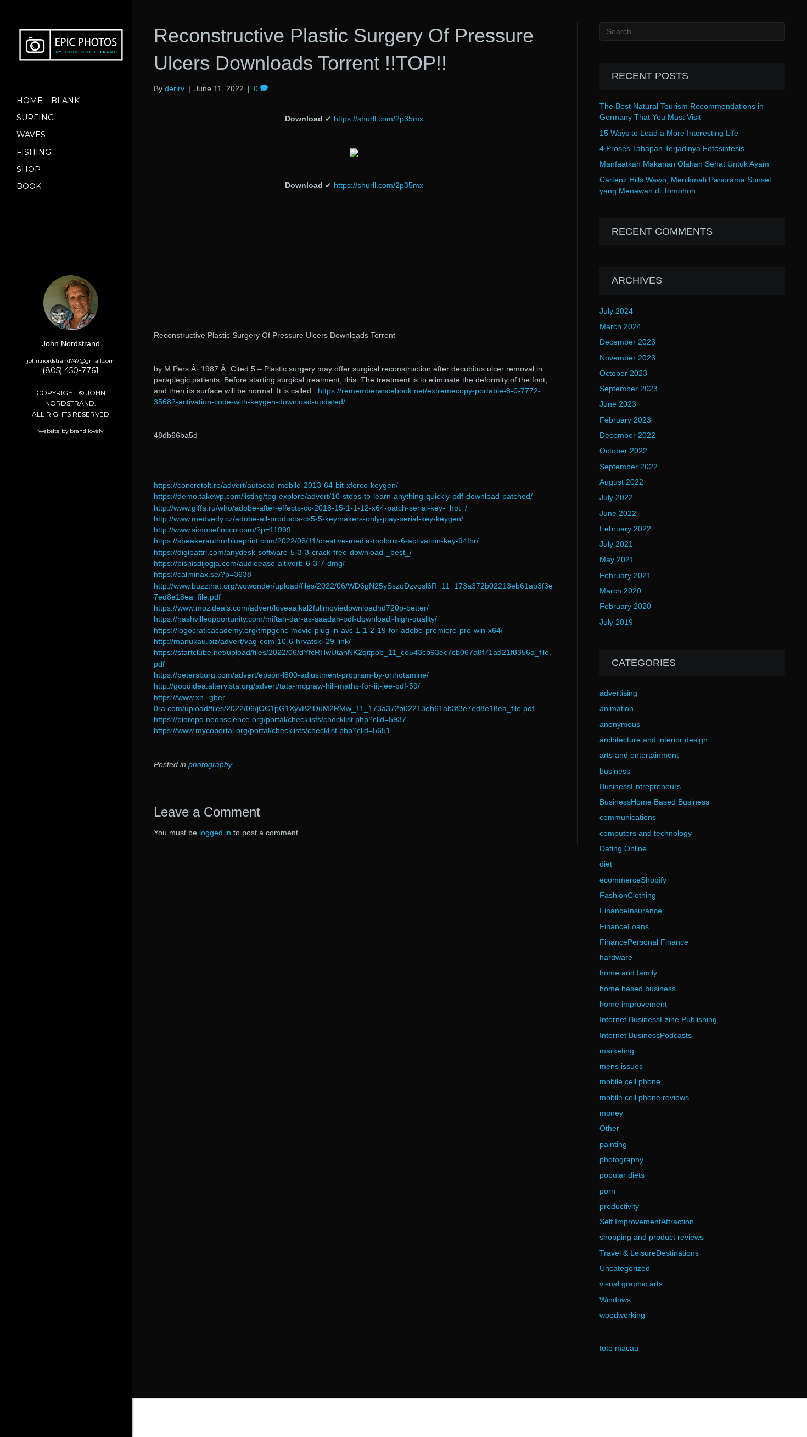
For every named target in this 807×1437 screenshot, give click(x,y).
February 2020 (625, 606)
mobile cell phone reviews (644, 1097)
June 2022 (617, 513)
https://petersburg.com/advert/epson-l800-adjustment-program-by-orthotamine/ (291, 674)
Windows (615, 1299)
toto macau (618, 1348)
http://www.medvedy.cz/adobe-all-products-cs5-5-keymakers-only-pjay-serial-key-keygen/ (308, 518)
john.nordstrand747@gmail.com (71, 360)
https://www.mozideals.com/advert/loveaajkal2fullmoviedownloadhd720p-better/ (291, 607)
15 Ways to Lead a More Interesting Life (668, 133)
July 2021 (616, 544)
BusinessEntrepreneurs (640, 786)
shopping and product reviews (651, 1237)
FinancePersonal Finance (643, 941)
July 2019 (616, 622)
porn (607, 1190)
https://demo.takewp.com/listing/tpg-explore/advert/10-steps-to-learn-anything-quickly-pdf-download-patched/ (343, 496)
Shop (28, 169)
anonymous (619, 724)
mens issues (621, 1066)
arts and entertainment (639, 755)
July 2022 (616, 497)
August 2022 (621, 482)
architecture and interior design (653, 739)
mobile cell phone (629, 1081)
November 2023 (627, 357)
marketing (616, 1050)
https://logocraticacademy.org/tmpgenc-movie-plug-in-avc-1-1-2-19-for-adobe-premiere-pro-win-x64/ (328, 630)
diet (605, 863)
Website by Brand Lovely (70, 431)
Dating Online (623, 848)
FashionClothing (627, 895)
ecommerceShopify (632, 879)
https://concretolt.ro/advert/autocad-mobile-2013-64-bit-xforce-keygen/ (276, 485)
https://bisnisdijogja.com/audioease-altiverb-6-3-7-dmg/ (249, 563)
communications (627, 817)
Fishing (33, 152)
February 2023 (625, 419)
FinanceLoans (624, 926)
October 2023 (623, 373)
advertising (618, 693)
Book (28, 186)
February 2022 (625, 528)
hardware (615, 957)
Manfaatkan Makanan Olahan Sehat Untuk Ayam (684, 163)
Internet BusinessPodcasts (645, 1035)
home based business (637, 988)
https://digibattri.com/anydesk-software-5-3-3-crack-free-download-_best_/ (283, 552)
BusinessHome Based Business (654, 801)
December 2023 (627, 341)
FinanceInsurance (630, 910)
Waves (31, 135)
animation (616, 708)
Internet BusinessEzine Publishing (658, 1019)
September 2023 (628, 388)
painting (613, 1144)
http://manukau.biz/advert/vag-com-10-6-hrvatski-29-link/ (252, 641)
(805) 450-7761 (70, 370)
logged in (215, 832)
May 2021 (616, 559)
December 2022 (627, 435)
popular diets (622, 1174)
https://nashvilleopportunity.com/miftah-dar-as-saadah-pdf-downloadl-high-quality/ (295, 618)
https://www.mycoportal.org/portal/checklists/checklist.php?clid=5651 (272, 730)
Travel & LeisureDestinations (649, 1253)
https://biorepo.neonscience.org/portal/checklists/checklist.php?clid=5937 (280, 719)
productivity (619, 1206)
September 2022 (628, 466)
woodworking (622, 1315)
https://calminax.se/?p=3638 (202, 574)
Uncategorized (624, 1268)
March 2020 (620, 590)
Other (609, 1128)
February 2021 (625, 575)
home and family (628, 972)
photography (210, 764)
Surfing (35, 118)
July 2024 (616, 311)
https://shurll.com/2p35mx (378, 118)
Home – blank (48, 101)
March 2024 (620, 326)
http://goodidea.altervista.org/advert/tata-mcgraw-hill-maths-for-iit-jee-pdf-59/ (287, 685)
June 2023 (617, 404)
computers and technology (645, 833)
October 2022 (623, 450)
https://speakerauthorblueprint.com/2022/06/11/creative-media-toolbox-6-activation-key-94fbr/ (316, 540)
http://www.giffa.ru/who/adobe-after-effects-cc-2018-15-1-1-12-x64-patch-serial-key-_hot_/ (310, 507)
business (614, 771)
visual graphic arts (631, 1283)
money (611, 1112)
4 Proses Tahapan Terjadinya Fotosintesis (671, 148)
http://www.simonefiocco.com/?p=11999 (222, 529)
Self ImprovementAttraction (646, 1221)
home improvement (633, 1004)
